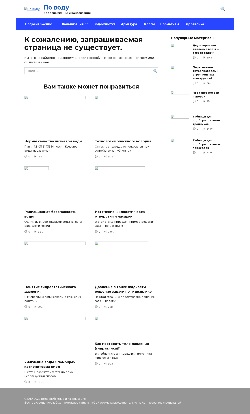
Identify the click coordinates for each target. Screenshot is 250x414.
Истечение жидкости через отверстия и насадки (120, 214)
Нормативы (169, 24)
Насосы (149, 24)
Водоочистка (104, 24)
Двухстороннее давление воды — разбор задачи (206, 49)
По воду (56, 7)
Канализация (73, 24)
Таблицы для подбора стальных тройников (206, 120)
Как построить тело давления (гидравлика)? (122, 346)
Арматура (129, 24)
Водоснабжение (38, 24)
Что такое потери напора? (206, 94)
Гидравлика (194, 24)
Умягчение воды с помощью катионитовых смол (49, 364)
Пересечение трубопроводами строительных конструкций (205, 73)
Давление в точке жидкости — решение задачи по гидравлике (123, 289)
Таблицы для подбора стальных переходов (206, 144)
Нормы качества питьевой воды (53, 141)
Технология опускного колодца (123, 141)
